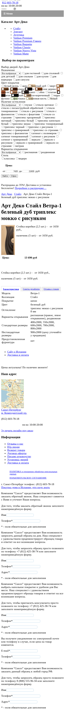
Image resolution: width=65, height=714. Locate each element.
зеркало (35, 139)
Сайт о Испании (16, 351)
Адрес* (5, 572)
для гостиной (32, 73)
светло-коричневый (38, 95)
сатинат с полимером (44, 133)
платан (52, 92)
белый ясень (11, 85)
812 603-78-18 (10, 2)
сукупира (18, 89)
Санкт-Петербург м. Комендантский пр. (14, 411)
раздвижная (48, 152)
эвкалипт (30, 92)
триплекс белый (24, 120)
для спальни (26, 76)
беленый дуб (38, 85)
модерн (22, 158)
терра (57, 95)
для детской (8, 76)
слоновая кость (37, 98)
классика (9, 158)
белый (53, 98)
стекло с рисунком (32, 111)
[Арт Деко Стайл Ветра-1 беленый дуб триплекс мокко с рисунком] (8, 254)
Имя (3, 514)
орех (7, 89)
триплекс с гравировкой (15, 130)
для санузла (22, 79)
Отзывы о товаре (51, 289)
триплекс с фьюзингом (14, 133)
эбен (41, 92)
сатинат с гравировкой (14, 139)
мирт (53, 85)
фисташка (19, 98)
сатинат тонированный (14, 136)
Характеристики (11, 289)
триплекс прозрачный (28, 117)
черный (18, 95)
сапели (5, 92)
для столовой (51, 73)
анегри (17, 92)
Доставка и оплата (18, 354)
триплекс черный (14, 126)
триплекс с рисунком (40, 126)
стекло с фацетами (29, 114)
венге (31, 89)
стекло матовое (45, 104)
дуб (61, 85)
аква (25, 85)
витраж (19, 145)
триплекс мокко (21, 123)
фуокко (5, 98)
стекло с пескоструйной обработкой (22, 107)
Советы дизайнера (31, 289)
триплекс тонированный (48, 123)
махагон (6, 95)
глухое (28, 104)
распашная (31, 152)
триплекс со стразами (45, 130)
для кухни (43, 76)
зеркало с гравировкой (29, 142)
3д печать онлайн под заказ (17, 430)
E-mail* (5, 650)
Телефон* (7, 520)
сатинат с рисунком (43, 136)
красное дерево (47, 89)
